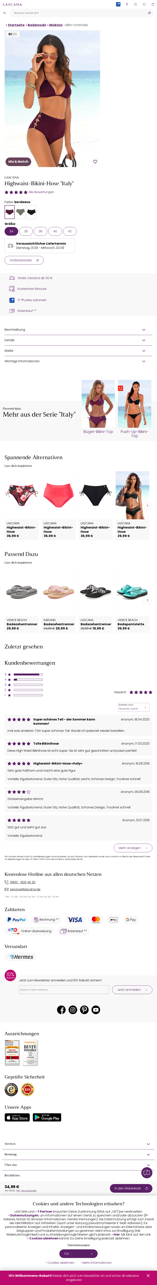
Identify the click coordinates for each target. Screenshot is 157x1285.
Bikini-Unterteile (77, 25)
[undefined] (149, 407)
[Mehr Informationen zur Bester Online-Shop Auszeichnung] (12, 1053)
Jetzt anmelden (129, 990)
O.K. (67, 1253)
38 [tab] (40, 231)
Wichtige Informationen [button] (22, 361)
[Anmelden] (135, 4)
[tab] (10, 212)
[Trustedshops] (11, 1089)
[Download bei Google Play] (47, 1117)
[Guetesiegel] (27, 1089)
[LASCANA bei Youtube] (96, 1010)
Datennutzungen (24, 1215)
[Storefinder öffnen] (127, 4)
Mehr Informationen (97, 1263)
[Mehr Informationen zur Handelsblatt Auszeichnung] (30, 1053)
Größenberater (21, 260)
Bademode (37, 25)
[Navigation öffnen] (4, 13)
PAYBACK (118, 10)
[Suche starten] (149, 13)
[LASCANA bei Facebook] (61, 1010)
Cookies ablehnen (44, 1238)
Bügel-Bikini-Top (98, 432)
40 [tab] (55, 231)
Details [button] (10, 340)
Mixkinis (55, 25)
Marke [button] (9, 350)
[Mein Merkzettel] (144, 4)
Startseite (16, 25)
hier (117, 1235)
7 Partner (44, 1212)
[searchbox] (77, 13)
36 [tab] (26, 231)
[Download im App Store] (17, 1117)
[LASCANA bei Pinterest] (84, 1010)
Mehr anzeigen (130, 848)
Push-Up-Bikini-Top (134, 434)
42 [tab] (70, 231)
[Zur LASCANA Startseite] (12, 4)
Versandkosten (29, 1190)
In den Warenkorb (128, 1188)
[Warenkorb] (152, 4)
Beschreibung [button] (15, 329)
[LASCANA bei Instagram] (73, 1010)
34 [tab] (11, 231)
